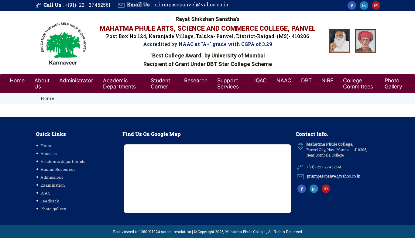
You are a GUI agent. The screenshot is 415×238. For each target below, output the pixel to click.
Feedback (49, 201)
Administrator (76, 80)
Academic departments (62, 161)
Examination (52, 185)
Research (196, 80)
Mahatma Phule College (245, 231)
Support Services (228, 83)
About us (48, 153)
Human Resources (58, 169)
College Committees (358, 83)
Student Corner (160, 83)
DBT (306, 80)
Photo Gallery (393, 83)
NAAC (283, 80)
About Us (42, 83)
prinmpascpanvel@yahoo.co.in (190, 4)
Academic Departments (119, 83)
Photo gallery (53, 209)
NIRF (327, 80)
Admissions (51, 177)
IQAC (260, 80)
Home (17, 80)
